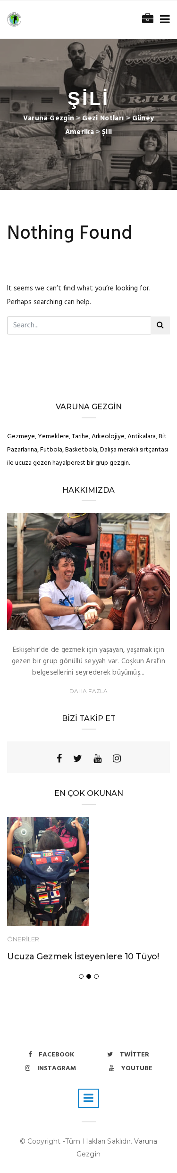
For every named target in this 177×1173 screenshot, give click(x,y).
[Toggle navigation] (163, 19)
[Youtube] (97, 758)
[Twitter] (77, 758)
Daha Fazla (88, 691)
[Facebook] (59, 758)
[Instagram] (117, 758)
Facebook (56, 1054)
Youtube (136, 1068)
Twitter (134, 1054)
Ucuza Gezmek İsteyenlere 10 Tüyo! (83, 956)
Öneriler (23, 939)
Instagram (56, 1068)
